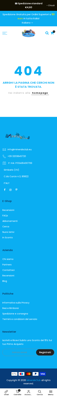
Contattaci (8, 270)
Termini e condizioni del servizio (19, 319)
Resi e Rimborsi (10, 308)
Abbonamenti (10, 221)
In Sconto (7, 237)
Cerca (5, 226)
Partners (7, 264)
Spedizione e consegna (15, 313)
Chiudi (7, 5)
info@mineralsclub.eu (20, 149)
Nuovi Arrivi (8, 232)
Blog (4, 281)
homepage (40, 92)
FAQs (5, 215)
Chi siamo (7, 259)
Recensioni (8, 210)
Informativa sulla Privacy (15, 302)
